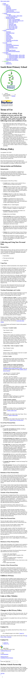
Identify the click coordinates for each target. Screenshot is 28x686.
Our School (5, 4)
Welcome (8, 5)
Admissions (8, 8)
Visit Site (2, 673)
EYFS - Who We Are (13, 21)
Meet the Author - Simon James (15, 15)
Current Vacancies (10, 10)
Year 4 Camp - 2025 (13, 26)
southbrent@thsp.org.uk (6, 650)
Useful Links (9, 41)
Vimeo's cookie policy (13, 415)
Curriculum (8, 14)
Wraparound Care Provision (12, 40)
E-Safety (8, 34)
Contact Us (5, 61)
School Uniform (9, 37)
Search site (3, 661)
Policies (7, 49)
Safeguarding (9, 44)
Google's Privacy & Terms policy (16, 420)
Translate (13, 96)
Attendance (8, 31)
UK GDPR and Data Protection (13, 51)
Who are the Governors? (11, 9)
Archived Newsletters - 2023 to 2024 (17, 55)
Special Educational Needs (11, 47)
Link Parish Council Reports (12, 60)
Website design (4, 656)
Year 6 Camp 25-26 (13, 28)
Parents (4, 30)
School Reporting (10, 46)
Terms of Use (9, 63)
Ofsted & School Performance (12, 45)
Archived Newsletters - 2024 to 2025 (17, 56)
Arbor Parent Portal (10, 33)
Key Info (5, 42)
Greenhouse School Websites (7, 657)
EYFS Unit (11, 23)
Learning (5, 13)
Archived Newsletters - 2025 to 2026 (17, 57)
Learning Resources (10, 29)
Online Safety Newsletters (11, 58)
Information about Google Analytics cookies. (12, 368)
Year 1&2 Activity (13, 25)
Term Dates (8, 39)
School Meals (9, 36)
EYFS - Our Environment (14, 19)
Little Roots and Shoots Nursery (13, 12)
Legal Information (4, 654)
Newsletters (5, 52)
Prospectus (8, 7)
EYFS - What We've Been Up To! (16, 20)
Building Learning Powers (11, 17)
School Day (8, 35)
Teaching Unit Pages (10, 18)
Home (4, 3)
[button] (4, 93)
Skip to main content (5, 1)
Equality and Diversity (11, 50)
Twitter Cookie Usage (12, 410)
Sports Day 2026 (12, 24)
